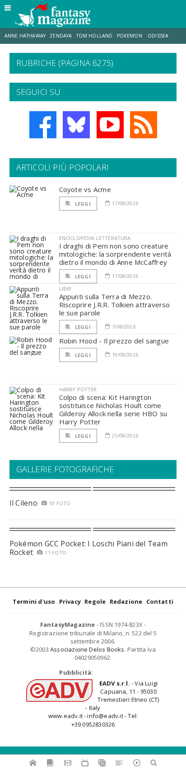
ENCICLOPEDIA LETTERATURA (95, 237)
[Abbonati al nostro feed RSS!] (143, 124)
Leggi (82, 203)
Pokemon (130, 36)
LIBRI (65, 288)
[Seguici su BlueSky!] (76, 124)
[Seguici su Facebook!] (43, 124)
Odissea (158, 36)
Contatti (160, 601)
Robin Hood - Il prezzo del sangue (114, 340)
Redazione (126, 601)
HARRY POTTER (78, 389)
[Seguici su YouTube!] (110, 124)
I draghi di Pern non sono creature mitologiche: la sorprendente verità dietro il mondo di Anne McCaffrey (115, 254)
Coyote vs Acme (85, 189)
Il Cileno (23, 503)
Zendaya (61, 36)
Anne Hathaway (25, 36)
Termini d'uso (34, 601)
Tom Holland (94, 36)
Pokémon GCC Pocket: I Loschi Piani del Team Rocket (88, 548)
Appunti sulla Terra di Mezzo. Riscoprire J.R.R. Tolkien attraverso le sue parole (114, 304)
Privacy (70, 601)
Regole (95, 601)
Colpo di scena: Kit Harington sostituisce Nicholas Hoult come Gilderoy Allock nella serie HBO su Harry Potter (113, 409)
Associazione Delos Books (87, 649)
